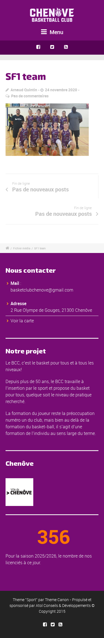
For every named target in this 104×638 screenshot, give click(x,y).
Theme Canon (57, 599)
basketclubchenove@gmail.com (42, 290)
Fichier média (21, 248)
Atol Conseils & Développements (63, 605)
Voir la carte (22, 321)
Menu (55, 32)
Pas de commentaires (30, 95)
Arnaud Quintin (24, 89)
